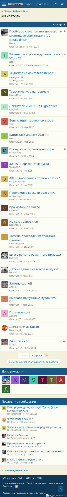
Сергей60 (14, 210)
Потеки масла (19, 312)
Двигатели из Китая (24, 327)
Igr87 (12, 61)
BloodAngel (15, 330)
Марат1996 (15, 152)
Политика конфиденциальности (44, 483)
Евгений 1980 (16, 243)
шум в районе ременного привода (35, 254)
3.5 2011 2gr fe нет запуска (29, 164)
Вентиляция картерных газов (31, 120)
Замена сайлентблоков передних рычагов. (34, 427)
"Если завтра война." (20, 419)
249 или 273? (18, 341)
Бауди (12, 43)
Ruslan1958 (15, 224)
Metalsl (13, 272)
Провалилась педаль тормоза (26, 443)
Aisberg (13, 315)
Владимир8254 (17, 181)
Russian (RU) (35, 478)
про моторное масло (24, 207)
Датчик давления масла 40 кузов (33, 269)
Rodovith (13, 257)
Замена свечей (20, 283)
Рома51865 (15, 94)
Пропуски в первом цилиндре (31, 149)
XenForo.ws (41, 493)
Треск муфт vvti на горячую (29, 91)
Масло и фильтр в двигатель (25, 459)
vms (11, 123)
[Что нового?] (56, 4)
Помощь (8, 486)
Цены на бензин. (17, 435)
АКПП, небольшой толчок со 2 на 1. (35, 178)
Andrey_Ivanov (16, 80)
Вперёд (36, 355)
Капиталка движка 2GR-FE (28, 135)
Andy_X (12, 286)
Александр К (15, 196)
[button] (4, 4)
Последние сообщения (19, 401)
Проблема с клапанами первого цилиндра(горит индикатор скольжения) (33, 35)
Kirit (11, 301)
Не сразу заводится (23, 221)
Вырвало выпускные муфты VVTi (33, 298)
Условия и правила (13, 483)
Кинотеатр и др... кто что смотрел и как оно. (35, 451)
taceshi (12, 138)
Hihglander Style (14, 478)
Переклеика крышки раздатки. (32, 192)
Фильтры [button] (58, 24)
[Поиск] (62, 4)
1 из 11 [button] (24, 355)
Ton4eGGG (14, 167)
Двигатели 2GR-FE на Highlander (33, 106)
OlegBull (13, 109)
